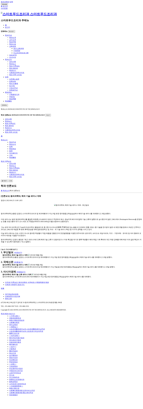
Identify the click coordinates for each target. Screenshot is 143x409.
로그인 (7, 27)
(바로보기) (18, 252)
